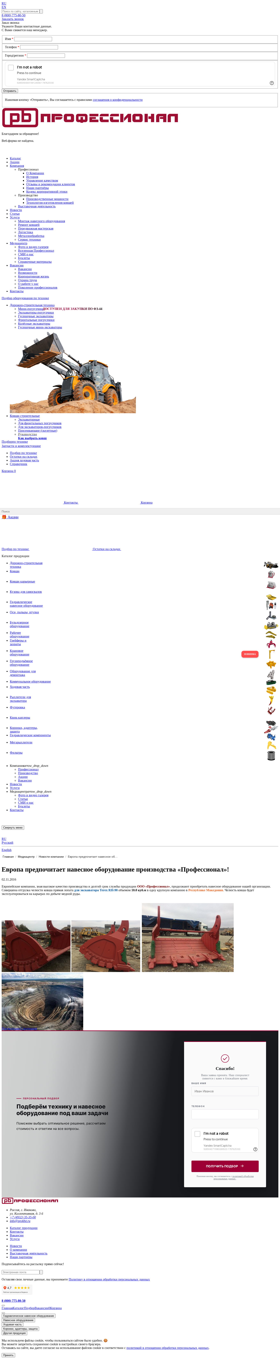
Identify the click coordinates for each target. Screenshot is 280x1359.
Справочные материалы (35, 261)
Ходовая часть (12, 1324)
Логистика (25, 232)
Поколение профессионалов (37, 287)
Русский (7, 842)
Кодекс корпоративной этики (46, 191)
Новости (16, 784)
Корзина (9, 471)
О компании (18, 1249)
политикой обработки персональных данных (234, 1177)
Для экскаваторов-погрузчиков (39, 427)
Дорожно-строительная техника (32, 305)
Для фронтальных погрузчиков (39, 423)
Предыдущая (11, 1028)
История (32, 177)
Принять (8, 1355)
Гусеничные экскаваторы (35, 316)
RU (4, 3)
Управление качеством (42, 180)
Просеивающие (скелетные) (37, 430)
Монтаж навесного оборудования (41, 221)
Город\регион (15, 55)
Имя (9, 39)
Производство (28, 773)
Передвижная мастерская (35, 228)
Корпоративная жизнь (33, 276)
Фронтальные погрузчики (36, 320)
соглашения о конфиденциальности (118, 99)
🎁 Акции (10, 517)
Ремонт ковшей (29, 224)
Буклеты (24, 258)
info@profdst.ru (20, 1221)
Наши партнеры (21, 1257)
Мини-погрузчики (31, 309)
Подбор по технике (23, 453)
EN (4, 7)
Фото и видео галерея (33, 247)
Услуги (15, 788)
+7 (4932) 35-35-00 (23, 1217)
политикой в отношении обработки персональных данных (167, 1348)
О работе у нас (28, 284)
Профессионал (28, 769)
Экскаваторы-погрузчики (36, 312)
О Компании (35, 173)
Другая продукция (14, 1333)
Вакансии (25, 269)
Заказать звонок (13, 19)
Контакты (71, 502)
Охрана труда (27, 280)
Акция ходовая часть (24, 460)
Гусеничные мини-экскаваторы (40, 327)
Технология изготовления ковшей (50, 202)
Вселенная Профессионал (36, 250)
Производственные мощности (47, 199)
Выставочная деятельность (37, 206)
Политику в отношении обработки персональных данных (109, 1279)
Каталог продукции (24, 1228)
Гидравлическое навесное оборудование (28, 1315)
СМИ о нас (26, 254)
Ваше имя (198, 1083)
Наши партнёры (37, 188)
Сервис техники (29, 239)
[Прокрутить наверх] (3, 1305)
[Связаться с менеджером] (3, 1312)
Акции (23, 777)
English (6, 850)
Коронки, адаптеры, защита (20, 1328)
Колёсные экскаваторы (34, 323)
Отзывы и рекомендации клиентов (50, 184)
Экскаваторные (29, 419)
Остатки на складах (23, 456)
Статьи (23, 799)
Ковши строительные (25, 416)
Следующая (28, 1028)
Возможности (27, 272)
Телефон (12, 47)
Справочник (18, 464)
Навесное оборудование (18, 1320)
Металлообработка (31, 236)
